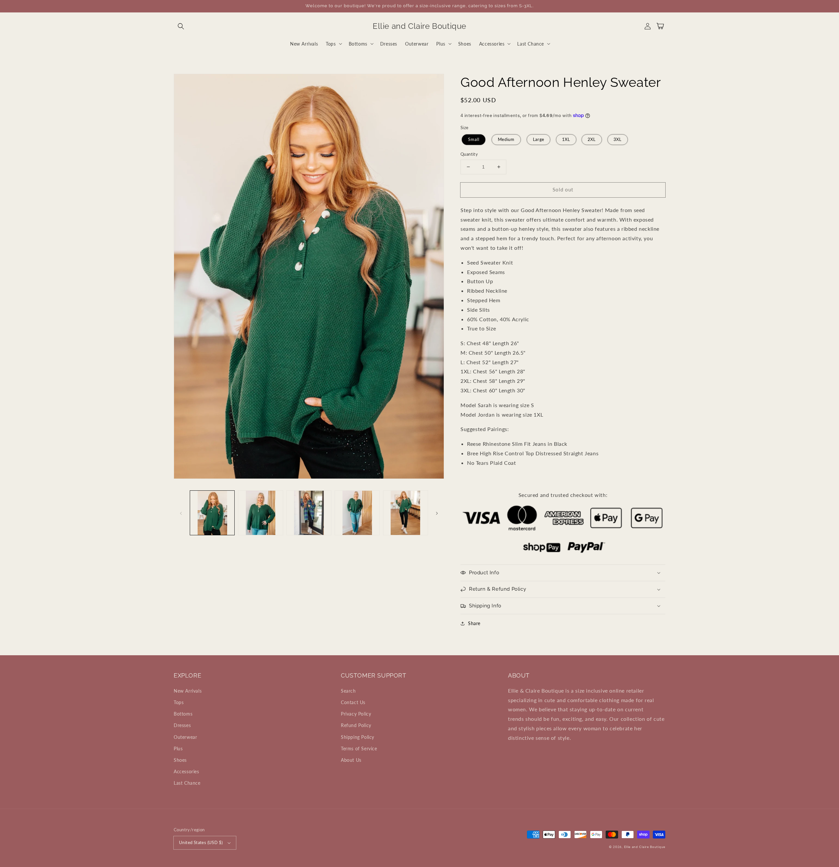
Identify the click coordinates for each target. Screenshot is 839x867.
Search (348, 691)
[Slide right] (437, 512)
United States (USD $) (201, 842)
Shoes (180, 760)
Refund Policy (356, 725)
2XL (592, 139)
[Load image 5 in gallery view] (405, 512)
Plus (178, 748)
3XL (617, 139)
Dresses (182, 725)
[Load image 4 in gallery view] (357, 512)
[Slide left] (181, 512)
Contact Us (353, 702)
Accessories (186, 771)
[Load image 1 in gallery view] (212, 512)
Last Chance (187, 783)
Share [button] (474, 623)
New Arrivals (188, 691)
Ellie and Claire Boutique (645, 847)
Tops (179, 702)
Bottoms (183, 714)
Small (473, 139)
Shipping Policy (357, 737)
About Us (351, 760)
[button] (181, 26)
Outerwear (185, 737)
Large (538, 139)
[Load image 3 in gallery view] (308, 512)
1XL (566, 139)
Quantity (469, 154)
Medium (506, 139)
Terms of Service (359, 748)
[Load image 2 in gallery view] (260, 512)
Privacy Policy (356, 714)
